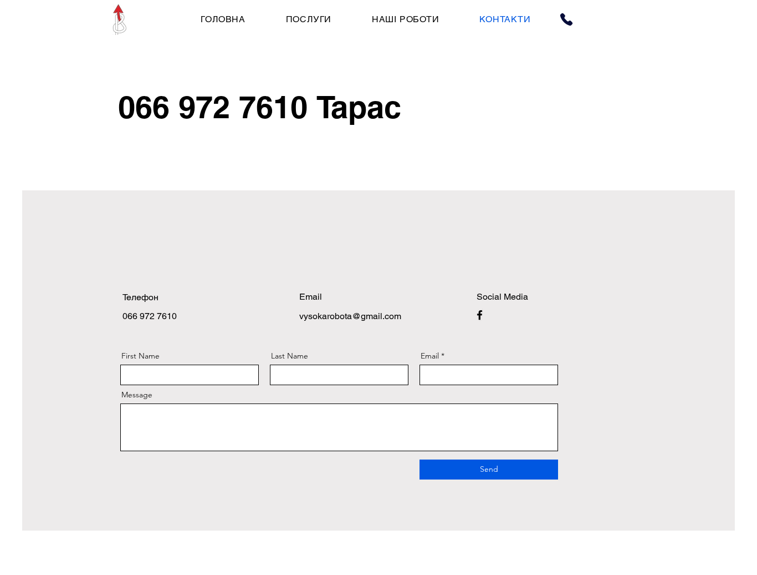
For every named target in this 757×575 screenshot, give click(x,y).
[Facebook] (479, 315)
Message (136, 395)
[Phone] (566, 19)
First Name (140, 356)
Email (430, 356)
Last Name (289, 356)
